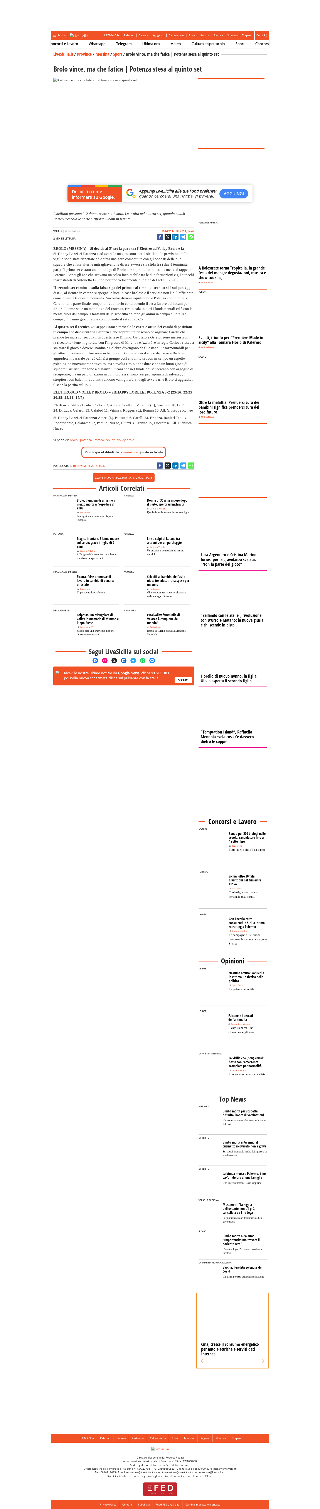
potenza (86, 440)
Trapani (246, 35)
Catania (143, 35)
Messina (204, 35)
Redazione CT (86, 627)
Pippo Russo (237, 985)
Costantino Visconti (241, 1024)
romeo (99, 440)
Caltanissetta (177, 35)
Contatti (127, 1504)
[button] (202, 1361)
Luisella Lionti (238, 1070)
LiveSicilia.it (63, 54)
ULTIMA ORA (112, 35)
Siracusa (232, 35)
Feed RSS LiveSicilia (167, 1504)
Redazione (74, 231)
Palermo (129, 35)
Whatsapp (81, 43)
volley (110, 440)
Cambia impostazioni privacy (202, 1504)
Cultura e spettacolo (192, 43)
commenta (129, 452)
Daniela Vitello (157, 508)
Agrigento (158, 35)
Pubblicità (144, 1504)
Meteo (160, 43)
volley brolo (125, 440)
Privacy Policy (108, 1504)
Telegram (108, 43)
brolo (73, 440)
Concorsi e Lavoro (254, 43)
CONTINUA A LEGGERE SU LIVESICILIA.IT (123, 478)
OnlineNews (207, 282)
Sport (224, 43)
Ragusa (218, 35)
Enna (192, 35)
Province (84, 54)
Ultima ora (135, 43)
